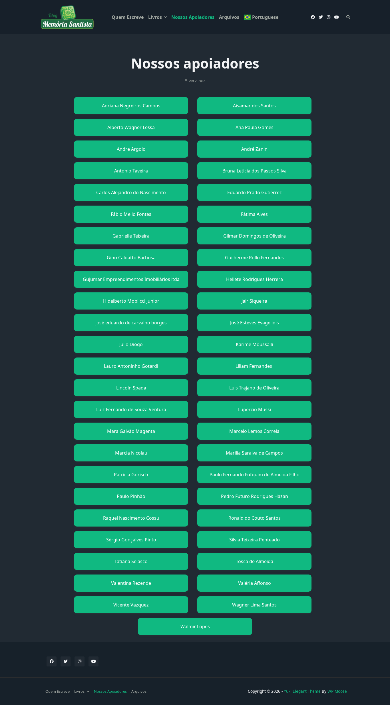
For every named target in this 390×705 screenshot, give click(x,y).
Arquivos (229, 17)
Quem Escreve (128, 17)
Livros (155, 17)
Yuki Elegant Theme (302, 691)
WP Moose (337, 691)
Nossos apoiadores (192, 17)
